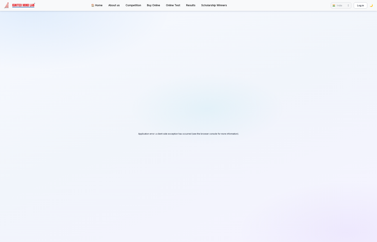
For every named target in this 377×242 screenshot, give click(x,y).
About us (114, 5)
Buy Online (153, 5)
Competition (133, 5)
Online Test (173, 5)
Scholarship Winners (214, 5)
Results (190, 5)
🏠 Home (96, 5)
